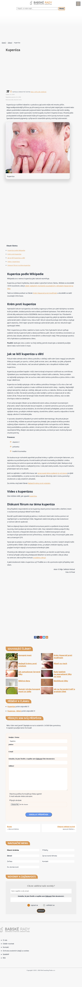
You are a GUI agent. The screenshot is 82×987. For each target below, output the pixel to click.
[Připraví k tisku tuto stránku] (47, 638)
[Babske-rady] (41, 5)
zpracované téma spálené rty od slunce (52, 473)
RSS (4, 958)
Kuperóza (11, 706)
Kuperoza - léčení (14, 711)
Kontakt (45, 861)
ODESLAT (41, 911)
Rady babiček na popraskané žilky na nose (63, 674)
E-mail (11, 752)
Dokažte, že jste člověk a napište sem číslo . (32, 759)
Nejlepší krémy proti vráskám (39, 483)
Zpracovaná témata (49, 856)
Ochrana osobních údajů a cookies (16, 951)
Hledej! (61, 8)
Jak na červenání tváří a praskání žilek (64, 690)
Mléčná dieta (24, 681)
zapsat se (34, 905)
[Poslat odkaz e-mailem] (44, 638)
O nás (5, 940)
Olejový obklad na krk (66, 827)
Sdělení (11, 766)
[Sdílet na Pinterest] (41, 638)
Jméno (11, 744)
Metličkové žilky (61, 681)
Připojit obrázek (15, 800)
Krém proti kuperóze (14, 254)
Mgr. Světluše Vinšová (38, 92)
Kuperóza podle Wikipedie (16, 250)
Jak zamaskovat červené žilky (29, 673)
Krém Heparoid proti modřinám (45, 293)
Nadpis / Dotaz (14, 737)
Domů (4, 43)
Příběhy (45, 850)
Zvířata (9, 861)
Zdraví (10, 43)
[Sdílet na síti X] (38, 638)
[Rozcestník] (78, 4)
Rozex (9, 827)
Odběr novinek (8, 944)
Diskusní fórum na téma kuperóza (19, 265)
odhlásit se (50, 905)
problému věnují (39, 558)
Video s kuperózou (14, 262)
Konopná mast (25, 655)
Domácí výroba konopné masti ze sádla (29, 690)
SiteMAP (6, 954)
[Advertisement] (41, 26)
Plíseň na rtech (60, 663)
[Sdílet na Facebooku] (35, 638)
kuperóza (33, 496)
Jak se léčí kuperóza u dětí (16, 258)
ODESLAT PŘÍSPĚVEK (38, 815)
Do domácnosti (13, 867)
